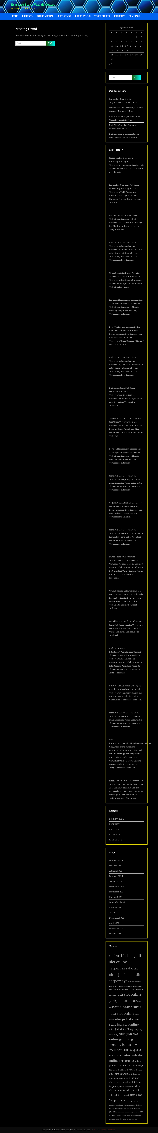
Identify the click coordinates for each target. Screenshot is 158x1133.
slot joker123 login (128, 1112)
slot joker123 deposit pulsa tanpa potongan (123, 1108)
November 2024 (117, 891)
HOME (15, 16)
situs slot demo (137, 1070)
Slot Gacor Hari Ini (127, 475)
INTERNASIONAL (45, 16)
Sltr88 (112, 780)
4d (124, 712)
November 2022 (117, 928)
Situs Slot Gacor (130, 215)
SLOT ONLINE (64, 16)
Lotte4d (113, 448)
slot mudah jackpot (133, 1115)
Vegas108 (113, 418)
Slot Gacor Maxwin (118, 276)
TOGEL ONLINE (102, 16)
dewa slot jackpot (120, 986)
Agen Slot (113, 330)
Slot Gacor (134, 184)
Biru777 (113, 685)
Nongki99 (113, 621)
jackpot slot (130, 986)
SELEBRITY (119, 16)
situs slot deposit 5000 (121, 1073)
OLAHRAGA (134, 16)
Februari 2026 (116, 860)
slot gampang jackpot (133, 1101)
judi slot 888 (136, 990)
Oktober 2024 (115, 897)
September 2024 (117, 902)
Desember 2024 (116, 886)
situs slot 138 (118, 1070)
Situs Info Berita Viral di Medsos (32, 4)
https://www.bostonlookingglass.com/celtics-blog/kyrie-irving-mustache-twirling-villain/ (130, 747)
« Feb (111, 64)
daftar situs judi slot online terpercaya (126, 974)
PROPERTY (114, 824)
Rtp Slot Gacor (123, 256)
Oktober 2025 (115, 865)
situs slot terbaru (118, 1095)
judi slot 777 (127, 990)
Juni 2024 (114, 912)
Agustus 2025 (115, 870)
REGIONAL (27, 16)
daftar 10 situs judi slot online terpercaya (125, 962)
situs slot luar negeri (127, 1086)
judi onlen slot (118, 990)
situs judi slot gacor (128, 1019)
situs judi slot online (124, 1024)
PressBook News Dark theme (104, 1130)
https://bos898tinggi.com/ (121, 651)
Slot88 (112, 157)
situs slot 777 (127, 1070)
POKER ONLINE (82, 16)
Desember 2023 (116, 917)
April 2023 (114, 923)
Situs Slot (124, 387)
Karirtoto (113, 299)
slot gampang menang (128, 1105)
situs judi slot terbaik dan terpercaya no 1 (126, 1065)
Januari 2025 (115, 881)
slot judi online (121, 1115)
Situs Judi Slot (128, 556)
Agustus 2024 (115, 907)
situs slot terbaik (130, 1090)
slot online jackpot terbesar (128, 1119)
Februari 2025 (116, 876)
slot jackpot (139, 1105)
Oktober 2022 (115, 933)
